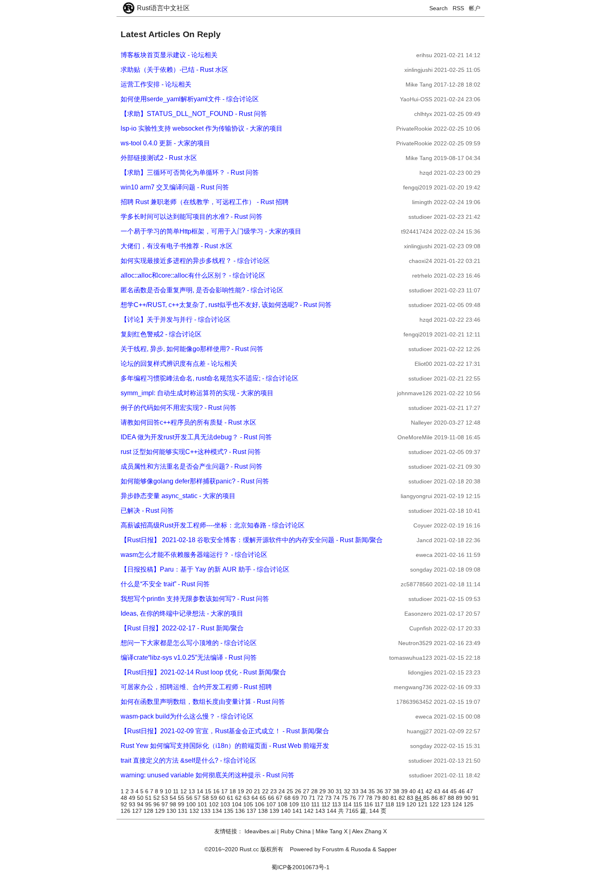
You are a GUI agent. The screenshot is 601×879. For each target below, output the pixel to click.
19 (242, 791)
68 (288, 797)
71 (313, 797)
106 (260, 804)
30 (331, 791)
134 (218, 811)
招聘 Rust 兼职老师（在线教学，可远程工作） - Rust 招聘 (205, 201)
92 (125, 804)
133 (206, 811)
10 (169, 791)
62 (239, 797)
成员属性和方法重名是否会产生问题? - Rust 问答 (191, 466)
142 (309, 811)
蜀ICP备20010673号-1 (300, 867)
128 (149, 811)
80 (386, 797)
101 (203, 804)
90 (468, 797)
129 (160, 811)
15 (209, 791)
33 (356, 791)
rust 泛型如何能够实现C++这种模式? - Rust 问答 (191, 451)
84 (419, 797)
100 (191, 804)
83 (411, 797)
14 (201, 791)
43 (438, 791)
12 (184, 791)
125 (468, 804)
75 (345, 797)
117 (380, 804)
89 (460, 797)
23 (274, 791)
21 (258, 791)
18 (233, 791)
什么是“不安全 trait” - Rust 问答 (165, 584)
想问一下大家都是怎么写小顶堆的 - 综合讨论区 (189, 642)
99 (182, 804)
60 (223, 797)
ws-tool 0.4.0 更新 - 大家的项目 (165, 143)
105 (249, 804)
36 (381, 791)
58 (206, 797)
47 (469, 791)
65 (264, 797)
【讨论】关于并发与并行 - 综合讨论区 (176, 319)
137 (252, 811)
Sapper (387, 849)
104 (237, 804)
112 (326, 804)
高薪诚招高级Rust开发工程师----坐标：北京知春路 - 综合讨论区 (213, 525)
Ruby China (295, 831)
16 (217, 791)
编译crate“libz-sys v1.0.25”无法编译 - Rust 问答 (189, 657)
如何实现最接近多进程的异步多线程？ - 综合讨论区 (195, 260)
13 (192, 791)
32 (348, 791)
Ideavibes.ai (260, 831)
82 (403, 797)
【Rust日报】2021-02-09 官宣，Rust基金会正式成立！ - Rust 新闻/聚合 (225, 731)
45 (454, 791)
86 (435, 797)
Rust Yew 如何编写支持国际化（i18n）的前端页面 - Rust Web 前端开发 (225, 745)
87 (444, 797)
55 (182, 797)
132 (195, 811)
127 (138, 811)
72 (321, 797)
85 (427, 797)
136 (241, 811)
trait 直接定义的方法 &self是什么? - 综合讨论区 (188, 760)
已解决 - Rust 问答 (147, 510)
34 (364, 791)
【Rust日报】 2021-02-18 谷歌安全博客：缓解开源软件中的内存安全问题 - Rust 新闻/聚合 (252, 539)
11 (176, 791)
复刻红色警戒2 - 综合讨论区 (161, 334)
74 (337, 797)
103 (226, 804)
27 (307, 791)
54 (174, 797)
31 (340, 791)
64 (255, 797)
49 (133, 797)
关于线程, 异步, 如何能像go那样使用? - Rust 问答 (192, 348)
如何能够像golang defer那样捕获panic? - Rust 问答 (195, 481)
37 (389, 791)
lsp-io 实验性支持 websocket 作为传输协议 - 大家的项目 (202, 128)
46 (462, 791)
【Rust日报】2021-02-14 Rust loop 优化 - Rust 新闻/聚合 (203, 672)
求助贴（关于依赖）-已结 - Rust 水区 (174, 69)
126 (126, 811)
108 (283, 804)
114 (348, 804)
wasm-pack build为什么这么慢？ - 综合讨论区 (187, 716)
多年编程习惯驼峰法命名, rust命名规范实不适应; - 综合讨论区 (209, 378)
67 (280, 797)
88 (452, 797)
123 (446, 804)
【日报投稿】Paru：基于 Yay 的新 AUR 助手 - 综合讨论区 (205, 569)
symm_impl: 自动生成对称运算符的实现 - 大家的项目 (197, 392)
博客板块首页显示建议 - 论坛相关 (169, 54)
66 (272, 797)
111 (316, 804)
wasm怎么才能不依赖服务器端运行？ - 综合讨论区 (194, 554)
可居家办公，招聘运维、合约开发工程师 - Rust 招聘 (196, 686)
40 (413, 791)
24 (282, 791)
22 (266, 791)
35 (372, 791)
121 (423, 804)
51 (149, 797)
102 (214, 804)
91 (475, 797)
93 (133, 804)
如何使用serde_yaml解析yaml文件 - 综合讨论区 (190, 99)
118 (390, 804)
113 (337, 804)
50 (141, 797)
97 (165, 804)
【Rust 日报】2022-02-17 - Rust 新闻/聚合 (182, 628)
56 (190, 797)
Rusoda (361, 849)
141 (298, 811)
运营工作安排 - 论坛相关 (156, 84)
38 (397, 791)
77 (362, 797)
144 (332, 811)
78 (370, 797)
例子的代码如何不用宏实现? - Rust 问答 (178, 407)
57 (198, 797)
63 (247, 797)
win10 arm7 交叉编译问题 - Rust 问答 (175, 187)
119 (401, 804)
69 (296, 797)
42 (430, 791)
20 (250, 791)
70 (304, 797)
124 (458, 804)
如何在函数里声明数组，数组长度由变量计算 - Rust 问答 (203, 701)
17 (225, 791)
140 (286, 811)
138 (263, 811)
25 (291, 791)
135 (229, 811)
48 (125, 797)
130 (172, 811)
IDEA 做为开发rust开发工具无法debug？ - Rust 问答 (196, 437)
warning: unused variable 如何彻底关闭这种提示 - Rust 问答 (207, 775)
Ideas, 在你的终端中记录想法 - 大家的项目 (182, 613)
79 (378, 797)
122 (435, 804)
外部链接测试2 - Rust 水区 (159, 157)
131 (183, 811)
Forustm (333, 849)
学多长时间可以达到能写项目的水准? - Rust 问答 (191, 216)
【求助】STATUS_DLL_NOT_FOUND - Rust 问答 (194, 113)
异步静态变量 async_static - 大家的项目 (178, 495)
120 (412, 804)
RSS (458, 8)
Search (438, 8)
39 (405, 791)
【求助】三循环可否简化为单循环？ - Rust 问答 (190, 172)
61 (231, 797)
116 (369, 804)
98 (174, 804)
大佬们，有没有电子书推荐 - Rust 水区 (177, 246)
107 (272, 804)
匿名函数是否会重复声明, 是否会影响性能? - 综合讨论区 (202, 290)
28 (315, 791)
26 (299, 791)
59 (215, 797)
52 (157, 797)
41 (421, 791)
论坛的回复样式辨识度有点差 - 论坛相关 (179, 363)
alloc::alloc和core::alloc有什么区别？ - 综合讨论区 (193, 275)
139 (275, 811)
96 (157, 804)
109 (294, 804)
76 (354, 797)
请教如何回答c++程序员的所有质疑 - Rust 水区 (188, 422)
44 (446, 791)
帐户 (474, 8)
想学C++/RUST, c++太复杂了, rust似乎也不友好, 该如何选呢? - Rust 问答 (226, 304)
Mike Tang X (332, 831)
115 (358, 804)
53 (165, 797)
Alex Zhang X (369, 831)
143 (321, 811)
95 (149, 804)
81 (394, 797)
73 (329, 797)
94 (141, 804)
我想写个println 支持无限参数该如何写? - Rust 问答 (195, 598)
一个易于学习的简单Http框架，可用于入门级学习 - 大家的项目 (211, 231)
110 (305, 804)
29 (323, 791)
